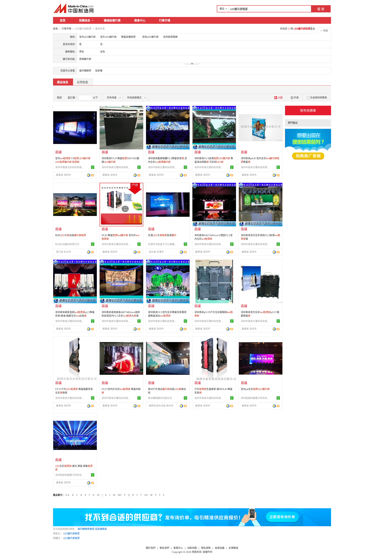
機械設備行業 (112, 20)
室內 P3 (72, 160)
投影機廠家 (101, 529)
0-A (67, 495)
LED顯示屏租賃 (71, 533)
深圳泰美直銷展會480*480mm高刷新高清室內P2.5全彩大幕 (121, 313)
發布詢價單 (308, 110)
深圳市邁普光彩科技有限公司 (70, 167)
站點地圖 (192, 548)
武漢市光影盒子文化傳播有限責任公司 (163, 244)
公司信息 (82, 82)
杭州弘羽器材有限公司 (67, 244)
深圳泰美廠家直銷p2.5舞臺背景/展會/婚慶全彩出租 (75, 313)
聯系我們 (164, 548)
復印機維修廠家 (86, 529)
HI (98, 495)
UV (146, 495)
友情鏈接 (233, 548)
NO (119, 495)
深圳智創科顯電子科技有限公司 (256, 398)
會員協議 (219, 548)
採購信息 (84, 20)
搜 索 (320, 9)
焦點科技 (197, 552)
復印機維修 (85, 70)
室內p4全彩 (255, 389)
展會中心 (139, 20)
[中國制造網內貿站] (74, 8)
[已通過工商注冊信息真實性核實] (92, 167)
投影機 (98, 70)
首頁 (62, 20)
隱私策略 (206, 548)
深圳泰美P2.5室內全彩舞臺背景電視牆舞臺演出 (167, 313)
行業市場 (164, 20)
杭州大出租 (70, 235)
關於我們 (150, 548)
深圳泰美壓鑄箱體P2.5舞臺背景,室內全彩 (167, 160)
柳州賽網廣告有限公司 (160, 398)
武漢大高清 (162, 235)
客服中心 (178, 548)
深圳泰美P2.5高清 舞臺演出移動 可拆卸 (213, 160)
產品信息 (62, 82)
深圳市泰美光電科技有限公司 (117, 167)
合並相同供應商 (318, 97)
